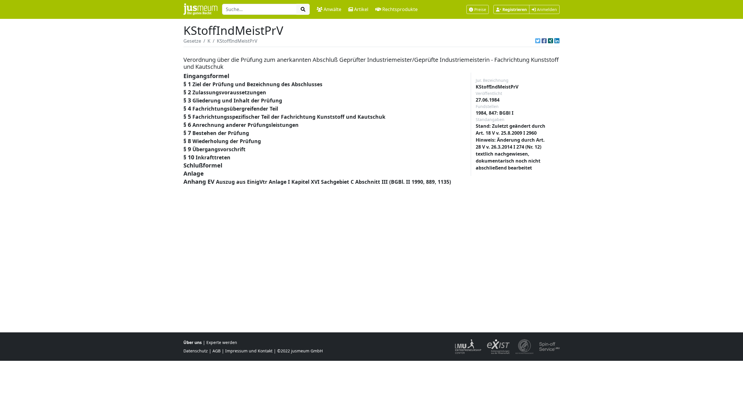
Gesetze (192, 41)
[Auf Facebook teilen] (544, 40)
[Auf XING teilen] (550, 40)
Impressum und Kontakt (249, 351)
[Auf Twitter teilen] (537, 40)
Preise (480, 9)
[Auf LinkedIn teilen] (557, 40)
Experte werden (221, 342)
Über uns (192, 342)
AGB (216, 351)
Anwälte (332, 9)
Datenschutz (195, 351)
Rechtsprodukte (400, 9)
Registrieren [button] (514, 9)
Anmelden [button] (546, 9)
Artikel (361, 9)
